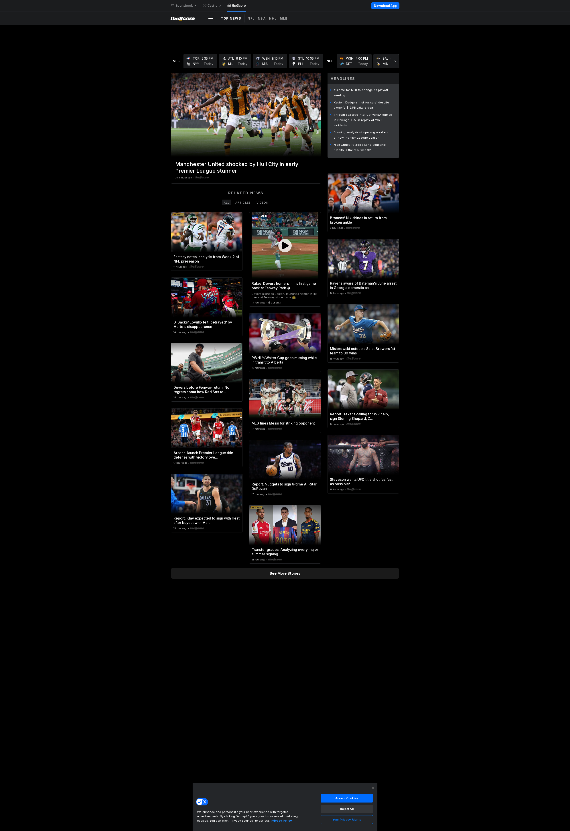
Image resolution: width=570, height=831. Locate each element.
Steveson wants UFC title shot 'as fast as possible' (361, 481)
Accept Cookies (346, 798)
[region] (285, 806)
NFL (251, 18)
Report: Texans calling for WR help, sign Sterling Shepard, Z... (359, 416)
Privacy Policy (281, 820)
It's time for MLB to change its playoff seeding (361, 92)
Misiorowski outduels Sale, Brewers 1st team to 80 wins (362, 350)
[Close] (373, 788)
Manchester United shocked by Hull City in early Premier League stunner (236, 167)
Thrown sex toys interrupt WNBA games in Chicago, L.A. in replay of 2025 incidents (363, 120)
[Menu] (211, 18)
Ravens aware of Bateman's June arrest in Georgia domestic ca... (363, 285)
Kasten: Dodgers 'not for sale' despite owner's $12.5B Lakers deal (361, 105)
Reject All (347, 809)
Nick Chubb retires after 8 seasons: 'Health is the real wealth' (360, 147)
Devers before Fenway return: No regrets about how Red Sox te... (201, 389)
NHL (273, 18)
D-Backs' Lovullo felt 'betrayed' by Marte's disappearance (202, 324)
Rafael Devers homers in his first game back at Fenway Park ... (284, 285)
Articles (243, 202)
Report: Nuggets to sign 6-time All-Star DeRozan (284, 486)
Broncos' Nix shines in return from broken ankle (358, 220)
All (227, 202)
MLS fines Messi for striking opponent (283, 423)
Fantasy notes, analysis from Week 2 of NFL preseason (206, 259)
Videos (262, 202)
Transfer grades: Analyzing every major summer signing (285, 551)
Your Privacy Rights (346, 819)
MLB (284, 18)
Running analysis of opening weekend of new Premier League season (362, 134)
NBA (262, 18)
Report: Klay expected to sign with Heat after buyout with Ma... (206, 520)
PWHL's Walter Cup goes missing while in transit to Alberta (284, 360)
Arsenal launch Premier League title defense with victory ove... (203, 455)
